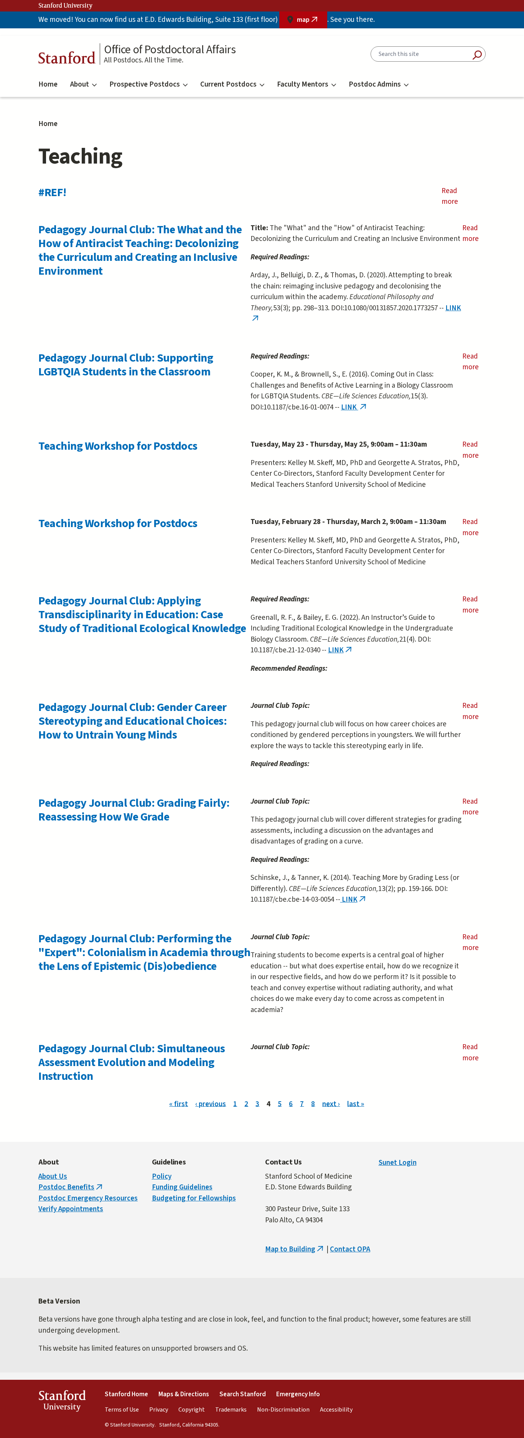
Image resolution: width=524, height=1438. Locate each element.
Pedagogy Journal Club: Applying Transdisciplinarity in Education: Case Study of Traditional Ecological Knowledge (142, 615)
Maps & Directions (183, 1394)
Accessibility (336, 1409)
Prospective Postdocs (144, 84)
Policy (161, 1176)
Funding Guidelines (182, 1187)
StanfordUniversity (62, 1402)
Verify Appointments (70, 1209)
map (312, 21)
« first (178, 1104)
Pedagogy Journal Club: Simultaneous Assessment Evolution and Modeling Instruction (131, 1062)
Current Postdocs (228, 84)
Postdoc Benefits (71, 1187)
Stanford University (65, 6)
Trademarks (231, 1409)
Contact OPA (350, 1249)
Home (48, 84)
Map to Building (295, 1249)
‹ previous (210, 1104)
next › (331, 1104)
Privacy (158, 1409)
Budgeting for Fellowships (194, 1198)
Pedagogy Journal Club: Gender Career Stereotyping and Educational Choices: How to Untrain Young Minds (132, 721)
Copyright (191, 1409)
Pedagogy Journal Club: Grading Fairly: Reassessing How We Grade (134, 810)
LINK (354, 407)
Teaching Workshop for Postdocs (118, 446)
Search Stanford (242, 1394)
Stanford (67, 59)
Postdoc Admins (375, 84)
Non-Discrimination (283, 1409)
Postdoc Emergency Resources (88, 1198)
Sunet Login (398, 1163)
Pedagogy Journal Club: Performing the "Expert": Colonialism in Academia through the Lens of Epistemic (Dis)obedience (144, 952)
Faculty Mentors (302, 84)
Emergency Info (298, 1394)
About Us (52, 1176)
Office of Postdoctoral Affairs (170, 49)
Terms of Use (122, 1409)
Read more (459, 197)
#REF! (52, 192)
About (79, 84)
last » (355, 1104)
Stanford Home (126, 1394)
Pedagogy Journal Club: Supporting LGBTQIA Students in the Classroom (125, 365)
